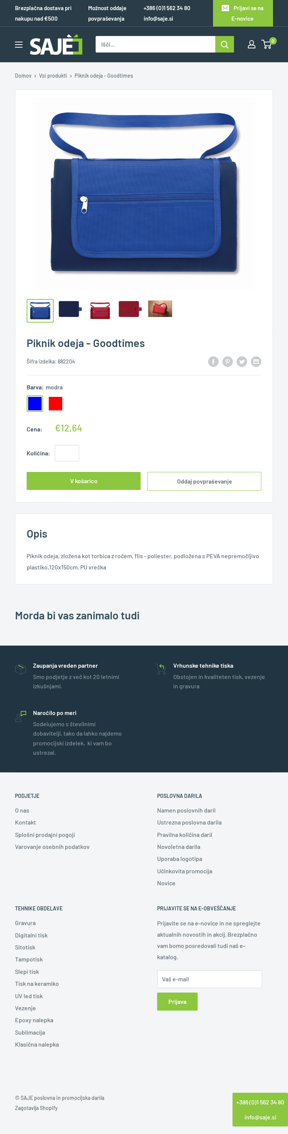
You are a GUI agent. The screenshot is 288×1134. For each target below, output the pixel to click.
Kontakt (25, 822)
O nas (22, 810)
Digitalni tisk (31, 935)
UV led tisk (29, 995)
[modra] (35, 403)
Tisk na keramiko (37, 983)
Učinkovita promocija (184, 870)
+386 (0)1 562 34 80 (260, 1101)
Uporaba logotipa (179, 858)
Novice (166, 882)
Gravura (25, 922)
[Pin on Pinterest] (227, 361)
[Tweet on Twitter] (242, 361)
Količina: (38, 453)
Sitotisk (25, 947)
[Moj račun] (251, 44)
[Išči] (224, 44)
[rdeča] (55, 403)
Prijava (177, 1001)
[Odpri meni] (18, 45)
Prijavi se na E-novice (247, 13)
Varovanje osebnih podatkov (52, 846)
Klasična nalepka (37, 1044)
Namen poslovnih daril (186, 810)
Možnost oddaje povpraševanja (107, 13)
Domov (23, 75)
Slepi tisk (27, 971)
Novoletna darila (178, 846)
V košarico (84, 480)
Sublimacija (30, 1032)
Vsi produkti (53, 75)
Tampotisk (29, 959)
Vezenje (25, 1007)
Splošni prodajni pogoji (45, 834)
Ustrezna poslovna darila (189, 822)
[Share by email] (256, 361)
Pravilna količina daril (184, 834)
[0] (267, 44)
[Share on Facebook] (213, 361)
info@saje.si (158, 18)
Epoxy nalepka (34, 1019)
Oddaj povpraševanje (204, 481)
